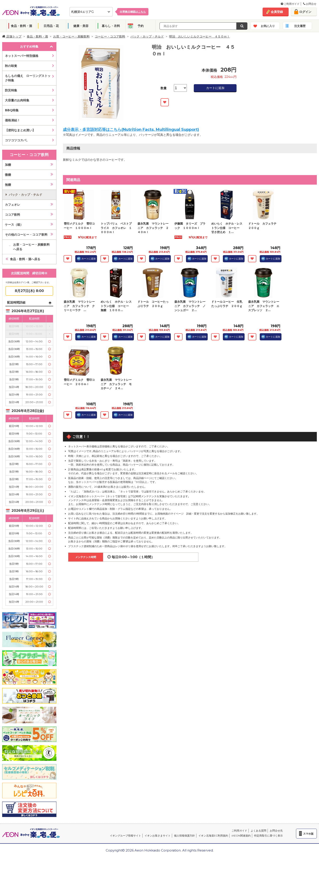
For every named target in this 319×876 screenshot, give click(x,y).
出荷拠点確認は (133, 11)
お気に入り (268, 26)
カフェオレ (12, 205)
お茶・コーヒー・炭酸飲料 (71, 36)
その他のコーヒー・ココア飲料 (26, 234)
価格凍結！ (12, 120)
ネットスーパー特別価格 (21, 56)
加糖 (8, 165)
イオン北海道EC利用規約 (213, 835)
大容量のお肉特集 (17, 100)
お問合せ (310, 3)
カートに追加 (215, 88)
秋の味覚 (11, 66)
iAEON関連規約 (241, 835)
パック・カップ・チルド (147, 36)
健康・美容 (81, 26)
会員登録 (277, 12)
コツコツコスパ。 (17, 140)
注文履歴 (300, 26)
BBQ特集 (12, 110)
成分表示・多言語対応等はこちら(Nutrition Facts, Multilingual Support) (131, 129)
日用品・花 (51, 26)
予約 (141, 26)
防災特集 (11, 90)
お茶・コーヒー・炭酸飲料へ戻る (31, 247)
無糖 (8, 185)
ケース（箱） (14, 224)
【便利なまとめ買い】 (20, 130)
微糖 (8, 175)
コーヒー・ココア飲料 (110, 36)
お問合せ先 (276, 830)
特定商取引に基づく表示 (268, 835)
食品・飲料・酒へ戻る (25, 259)
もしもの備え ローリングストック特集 (28, 78)
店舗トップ (13, 36)
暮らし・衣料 (111, 26)
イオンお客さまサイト (158, 835)
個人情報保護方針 (184, 835)
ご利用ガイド (291, 3)
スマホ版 (308, 833)
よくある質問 (258, 830)
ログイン (305, 12)
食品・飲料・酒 (21, 26)
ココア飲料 (12, 215)
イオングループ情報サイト (125, 835)
